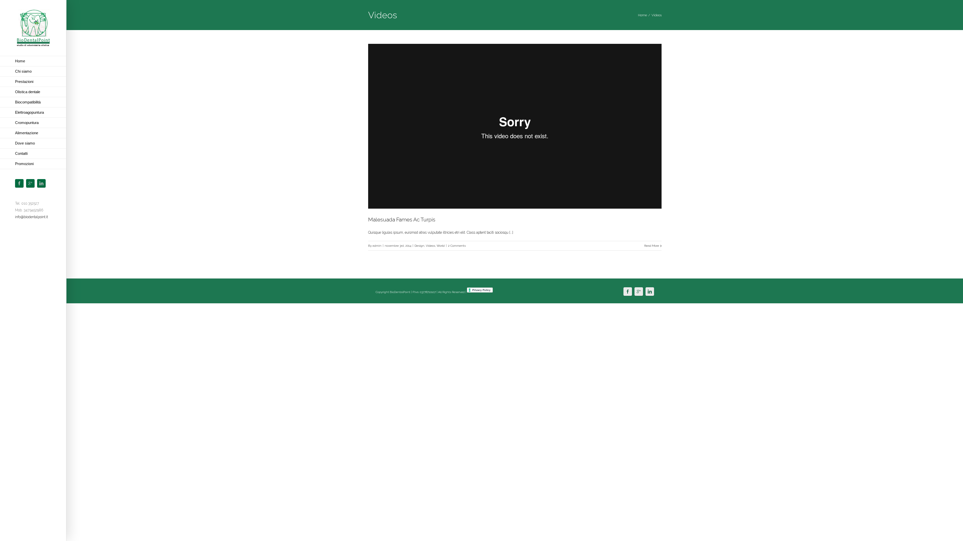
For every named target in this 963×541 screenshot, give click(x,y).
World (441, 245)
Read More (651, 245)
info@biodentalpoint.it (31, 217)
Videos (430, 245)
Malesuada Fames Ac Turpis (401, 219)
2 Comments (457, 245)
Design (419, 245)
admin (376, 245)
